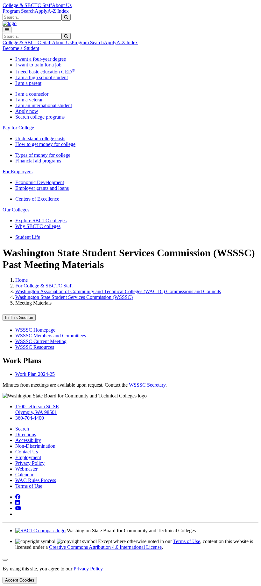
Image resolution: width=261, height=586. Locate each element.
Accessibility (28, 440)
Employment (28, 457)
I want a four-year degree (40, 59)
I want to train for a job (38, 64)
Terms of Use (28, 486)
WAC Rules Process (35, 480)
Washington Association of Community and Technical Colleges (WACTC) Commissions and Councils (118, 291)
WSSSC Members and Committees (50, 335)
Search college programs (40, 117)
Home (21, 280)
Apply (41, 11)
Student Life (27, 237)
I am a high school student (41, 77)
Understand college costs (40, 138)
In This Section (19, 317)
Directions (25, 434)
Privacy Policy (30, 463)
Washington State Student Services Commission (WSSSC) (74, 297)
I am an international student (43, 105)
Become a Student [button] (21, 48)
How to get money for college (45, 144)
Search (22, 428)
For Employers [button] (17, 171)
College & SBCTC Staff (27, 5)
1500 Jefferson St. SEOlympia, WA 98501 (37, 409)
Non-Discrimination (35, 446)
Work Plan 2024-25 (35, 374)
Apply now (26, 111)
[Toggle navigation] (7, 29)
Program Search (19, 11)
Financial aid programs (38, 160)
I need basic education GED (45, 71)
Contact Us (26, 451)
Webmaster (31, 469)
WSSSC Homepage (35, 330)
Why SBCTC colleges (37, 226)
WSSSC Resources (34, 347)
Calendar (24, 474)
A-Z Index (58, 11)
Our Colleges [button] (16, 209)
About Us (62, 5)
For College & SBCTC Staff (44, 285)
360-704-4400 (29, 418)
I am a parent (28, 83)
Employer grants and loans (42, 188)
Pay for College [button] (18, 127)
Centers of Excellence (37, 199)
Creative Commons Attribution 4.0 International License (105, 547)
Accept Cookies (19, 580)
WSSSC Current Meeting (41, 341)
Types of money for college (42, 155)
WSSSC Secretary (147, 385)
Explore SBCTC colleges (41, 220)
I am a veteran (29, 99)
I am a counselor (31, 94)
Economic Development (39, 182)
